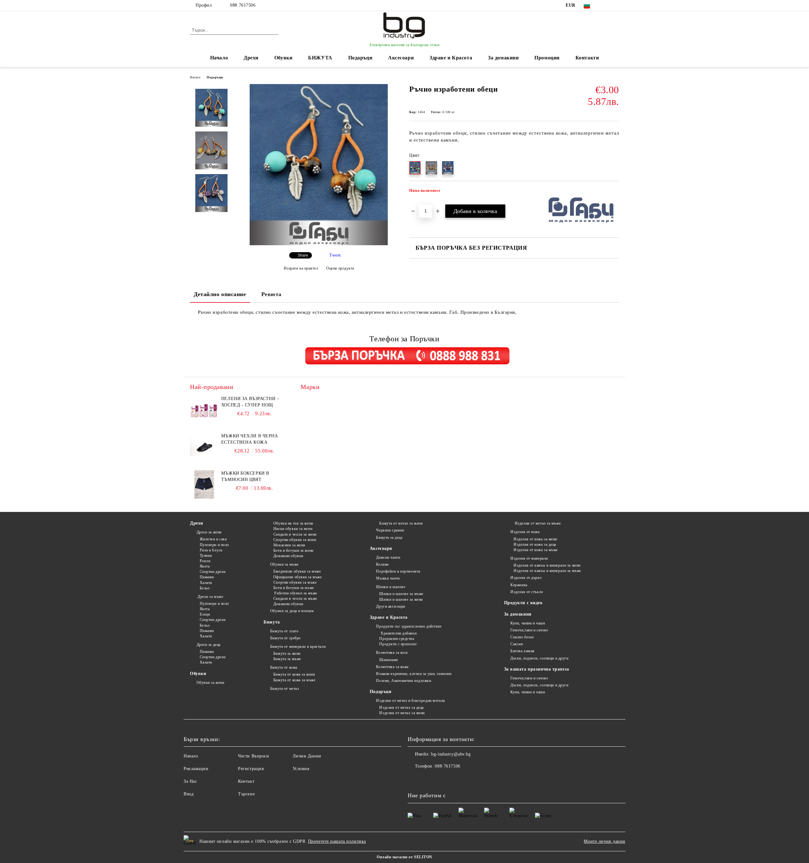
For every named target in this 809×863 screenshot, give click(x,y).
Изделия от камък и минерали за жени (547, 565)
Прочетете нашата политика (337, 841)
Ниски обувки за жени (292, 528)
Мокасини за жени (289, 545)
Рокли (205, 561)
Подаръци (360, 57)
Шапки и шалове (390, 587)
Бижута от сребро (285, 638)
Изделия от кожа (524, 532)
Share (303, 255)
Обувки (283, 57)
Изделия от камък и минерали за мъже (547, 570)
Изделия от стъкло (526, 592)
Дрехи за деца (209, 644)
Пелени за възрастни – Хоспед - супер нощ (250, 401)
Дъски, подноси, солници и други (539, 658)
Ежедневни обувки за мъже (297, 571)
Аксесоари (401, 57)
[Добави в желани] (614, 192)
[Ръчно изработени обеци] (319, 243)
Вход (188, 794)
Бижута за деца (389, 537)
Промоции (546, 57)
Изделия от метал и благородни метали (410, 700)
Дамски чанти (388, 557)
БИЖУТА (320, 57)
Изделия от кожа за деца (535, 544)
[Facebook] (606, 5)
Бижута (272, 622)
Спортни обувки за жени (294, 540)
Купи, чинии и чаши (527, 623)
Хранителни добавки (398, 633)
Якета (205, 566)
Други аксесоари (390, 606)
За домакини (503, 57)
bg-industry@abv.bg (451, 754)
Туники (206, 555)
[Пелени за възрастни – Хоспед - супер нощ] (204, 410)
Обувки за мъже (284, 564)
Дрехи (251, 57)
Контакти (587, 57)
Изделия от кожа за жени (535, 539)
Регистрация (251, 768)
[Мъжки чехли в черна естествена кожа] (204, 447)
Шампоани (388, 660)
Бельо (205, 588)
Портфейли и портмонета (398, 571)
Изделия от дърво (526, 577)
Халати (206, 582)
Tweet (335, 255)
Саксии (516, 644)
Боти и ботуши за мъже (293, 588)
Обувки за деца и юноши (291, 611)
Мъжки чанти (387, 578)
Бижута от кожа (283, 667)
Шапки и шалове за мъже (401, 594)
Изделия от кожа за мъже (536, 550)
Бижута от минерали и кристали (297, 646)
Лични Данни (307, 756)
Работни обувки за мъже (295, 593)
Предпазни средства (396, 638)
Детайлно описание (220, 294)
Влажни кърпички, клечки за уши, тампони (413, 674)
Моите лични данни (604, 841)
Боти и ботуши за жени (293, 550)
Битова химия (522, 651)
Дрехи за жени (209, 532)
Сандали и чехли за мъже (295, 598)
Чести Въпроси (253, 756)
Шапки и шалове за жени (401, 599)
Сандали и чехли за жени (294, 534)
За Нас (190, 781)
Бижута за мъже (287, 659)
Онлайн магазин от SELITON (404, 857)
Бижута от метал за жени (401, 523)
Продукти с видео (523, 602)
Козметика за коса (392, 652)
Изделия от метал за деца (401, 707)
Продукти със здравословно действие (408, 626)
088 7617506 (242, 5)
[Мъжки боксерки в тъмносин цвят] (204, 484)
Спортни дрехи (213, 571)
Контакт (246, 781)
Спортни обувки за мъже (295, 582)
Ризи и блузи (211, 550)
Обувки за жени (210, 682)
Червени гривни (390, 530)
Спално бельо (522, 637)
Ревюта (271, 294)
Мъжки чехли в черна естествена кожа (249, 439)
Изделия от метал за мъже (537, 523)
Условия (301, 768)
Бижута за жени (286, 653)
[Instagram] (615, 5)
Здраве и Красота (450, 57)
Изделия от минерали (529, 558)
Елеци (205, 614)
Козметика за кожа (392, 667)
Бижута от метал (284, 688)
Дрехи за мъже (210, 596)
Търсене (246, 794)
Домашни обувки (288, 556)
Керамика (518, 585)
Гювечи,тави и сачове (529, 630)
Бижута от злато (284, 631)
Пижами (207, 577)
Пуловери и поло (214, 545)
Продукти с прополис (398, 644)
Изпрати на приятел (301, 268)
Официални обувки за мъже (297, 577)
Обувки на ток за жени (293, 523)
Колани (382, 564)
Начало (219, 57)
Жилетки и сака (213, 539)
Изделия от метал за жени (401, 713)
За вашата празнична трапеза (536, 669)
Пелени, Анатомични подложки (403, 680)
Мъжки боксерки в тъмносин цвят (245, 476)
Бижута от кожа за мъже (294, 680)
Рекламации (196, 768)
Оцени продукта (340, 268)
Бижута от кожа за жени (294, 674)
